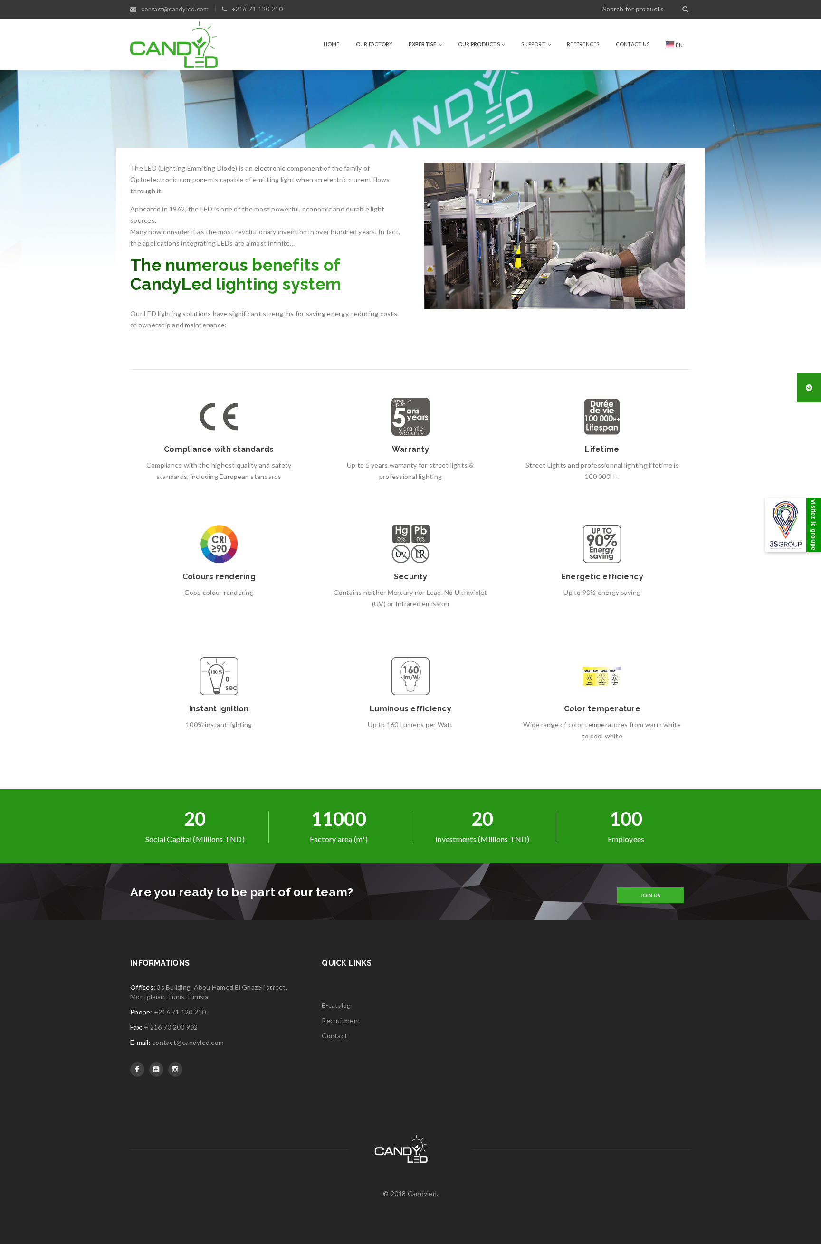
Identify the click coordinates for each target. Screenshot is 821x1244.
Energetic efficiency (602, 576)
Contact (334, 1036)
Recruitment (341, 1020)
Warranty (410, 449)
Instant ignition (219, 708)
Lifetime (602, 449)
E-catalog (336, 1005)
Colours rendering (219, 576)
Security (410, 576)
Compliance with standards (219, 449)
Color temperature (602, 708)
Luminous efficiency (410, 708)
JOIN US (650, 895)
